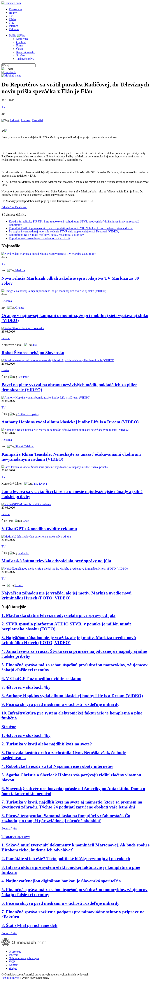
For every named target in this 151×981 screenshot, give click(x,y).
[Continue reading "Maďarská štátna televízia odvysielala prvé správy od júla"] (36, 536)
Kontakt (13, 964)
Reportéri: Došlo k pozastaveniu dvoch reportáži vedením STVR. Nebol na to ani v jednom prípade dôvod (71, 228)
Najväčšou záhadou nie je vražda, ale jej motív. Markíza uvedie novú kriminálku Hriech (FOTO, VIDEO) (66, 595)
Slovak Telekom (24, 446)
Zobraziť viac (9, 828)
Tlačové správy (25, 58)
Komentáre (15, 9)
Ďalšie (13, 35)
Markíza (20, 270)
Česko (20, 48)
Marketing (22, 38)
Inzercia (13, 954)
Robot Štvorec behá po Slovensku (32, 352)
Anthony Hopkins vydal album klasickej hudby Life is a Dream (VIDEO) (70, 422)
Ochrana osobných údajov (24, 958)
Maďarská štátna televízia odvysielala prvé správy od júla (56, 560)
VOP (12, 961)
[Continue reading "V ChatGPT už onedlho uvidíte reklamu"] (26, 504)
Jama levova (39, 483)
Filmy (19, 45)
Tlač (11, 22)
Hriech (19, 585)
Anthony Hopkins (27, 414)
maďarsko (23, 553)
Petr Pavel (23, 376)
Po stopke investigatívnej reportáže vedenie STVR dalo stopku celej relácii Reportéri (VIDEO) (64, 231)
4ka (34, 344)
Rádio (12, 19)
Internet (13, 25)
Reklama (14, 29)
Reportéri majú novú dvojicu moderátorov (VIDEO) (39, 238)
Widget (13, 968)
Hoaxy (13, 12)
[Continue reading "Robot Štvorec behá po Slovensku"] (22, 328)
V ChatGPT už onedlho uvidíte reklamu (39, 528)
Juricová (14, 120)
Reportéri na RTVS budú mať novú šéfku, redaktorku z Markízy (46, 234)
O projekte (15, 951)
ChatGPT (28, 520)
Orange (19, 307)
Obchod (21, 42)
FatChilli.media (10, 977)
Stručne (20, 55)
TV (11, 16)
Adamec (25, 120)
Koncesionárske (25, 52)
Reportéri (37, 120)
